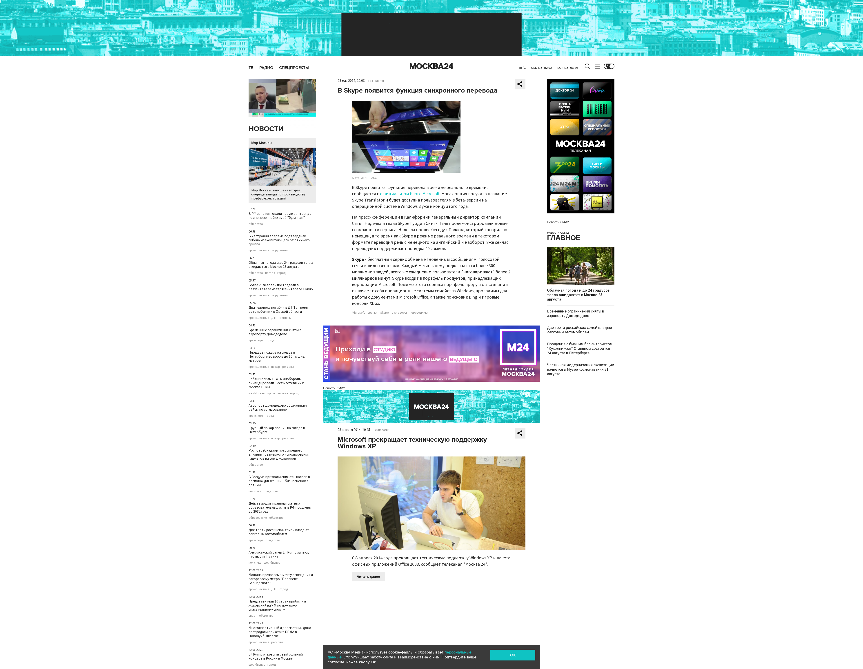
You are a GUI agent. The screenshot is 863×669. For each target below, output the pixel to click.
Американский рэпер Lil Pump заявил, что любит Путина (279, 554)
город (281, 273)
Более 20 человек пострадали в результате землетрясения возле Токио (281, 287)
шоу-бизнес (272, 562)
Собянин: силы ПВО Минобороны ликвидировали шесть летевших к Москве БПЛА (276, 383)
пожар (275, 366)
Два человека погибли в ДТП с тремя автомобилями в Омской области (278, 309)
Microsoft (358, 312)
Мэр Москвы (261, 143)
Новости (266, 129)
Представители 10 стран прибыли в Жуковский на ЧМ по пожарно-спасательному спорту (277, 605)
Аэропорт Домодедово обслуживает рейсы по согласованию (278, 407)
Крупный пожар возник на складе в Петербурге (277, 429)
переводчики (419, 312)
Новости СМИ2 (334, 388)
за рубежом (279, 250)
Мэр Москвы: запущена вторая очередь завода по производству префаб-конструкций (278, 194)
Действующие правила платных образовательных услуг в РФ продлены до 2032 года (280, 507)
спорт (253, 615)
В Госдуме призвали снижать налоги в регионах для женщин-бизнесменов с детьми (279, 480)
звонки (372, 312)
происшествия (259, 250)
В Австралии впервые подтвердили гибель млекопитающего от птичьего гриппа (279, 240)
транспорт (256, 340)
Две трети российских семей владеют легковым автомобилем (279, 531)
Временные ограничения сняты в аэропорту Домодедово (275, 332)
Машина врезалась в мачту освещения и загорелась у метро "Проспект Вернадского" (281, 578)
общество (256, 224)
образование (258, 517)
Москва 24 (431, 66)
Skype (384, 312)
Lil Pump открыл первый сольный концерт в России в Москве (276, 656)
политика (255, 491)
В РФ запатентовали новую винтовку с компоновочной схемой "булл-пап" (280, 215)
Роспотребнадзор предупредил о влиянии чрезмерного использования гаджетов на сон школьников (279, 454)
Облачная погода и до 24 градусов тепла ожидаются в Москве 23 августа (281, 264)
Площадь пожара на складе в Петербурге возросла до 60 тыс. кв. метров (277, 356)
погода (270, 273)
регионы (285, 317)
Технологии (376, 81)
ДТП (274, 317)
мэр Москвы (257, 393)
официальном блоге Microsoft (410, 194)
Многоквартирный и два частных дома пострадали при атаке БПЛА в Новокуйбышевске (280, 631)
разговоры (399, 312)
